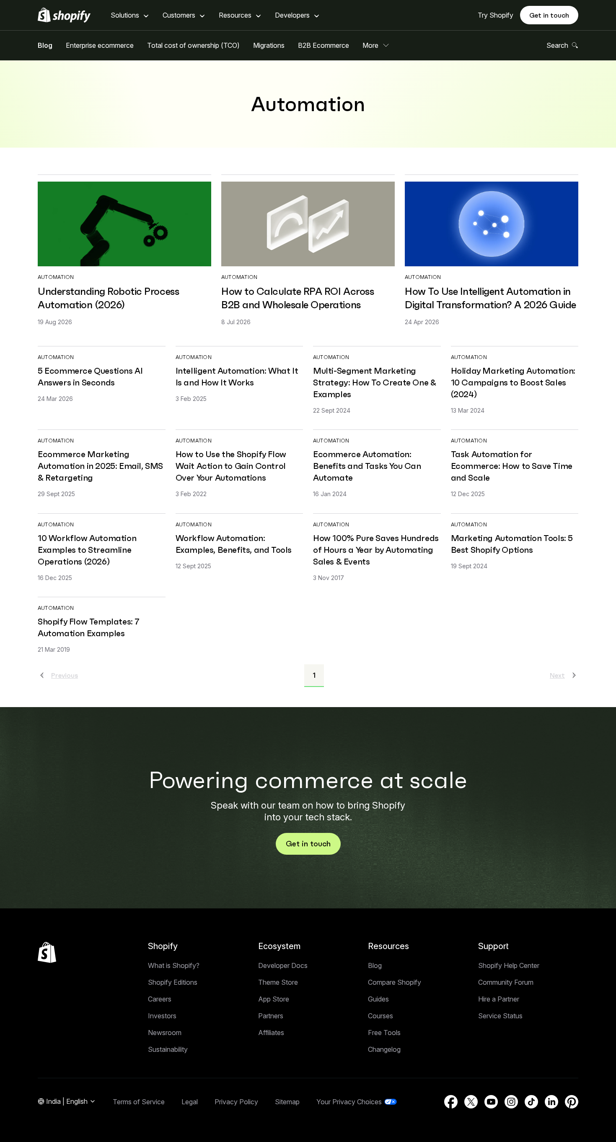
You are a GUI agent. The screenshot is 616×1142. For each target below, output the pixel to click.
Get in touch (549, 15)
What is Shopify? (173, 965)
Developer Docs (283, 965)
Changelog (384, 1049)
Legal (189, 1102)
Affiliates (271, 1032)
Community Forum (505, 982)
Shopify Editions (172, 982)
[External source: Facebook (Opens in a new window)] (451, 1101)
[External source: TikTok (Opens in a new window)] (531, 1101)
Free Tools (384, 1032)
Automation (56, 277)
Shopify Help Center (508, 965)
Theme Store (278, 982)
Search (557, 45)
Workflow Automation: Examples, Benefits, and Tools (234, 544)
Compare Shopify (394, 982)
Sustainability (168, 1049)
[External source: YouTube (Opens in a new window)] (491, 1101)
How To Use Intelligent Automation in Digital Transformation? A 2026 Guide (490, 298)
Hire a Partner (498, 999)
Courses (380, 1016)
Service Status (500, 1016)
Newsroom (164, 1032)
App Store (273, 999)
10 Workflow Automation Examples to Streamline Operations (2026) (87, 550)
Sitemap (287, 1102)
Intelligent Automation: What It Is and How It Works (237, 376)
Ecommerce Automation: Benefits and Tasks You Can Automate (367, 466)
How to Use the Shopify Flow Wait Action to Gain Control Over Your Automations (231, 466)
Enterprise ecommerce (100, 45)
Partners (270, 1016)
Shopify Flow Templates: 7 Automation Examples (89, 627)
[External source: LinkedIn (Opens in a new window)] (551, 1101)
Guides (378, 999)
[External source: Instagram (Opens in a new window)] (511, 1101)
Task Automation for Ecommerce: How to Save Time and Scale (511, 466)
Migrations (269, 45)
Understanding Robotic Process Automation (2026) (108, 298)
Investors (162, 1016)
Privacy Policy (236, 1102)
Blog (45, 45)
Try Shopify (495, 15)
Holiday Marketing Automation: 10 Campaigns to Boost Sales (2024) (513, 382)
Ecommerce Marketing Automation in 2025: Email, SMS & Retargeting (100, 466)
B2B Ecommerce (323, 45)
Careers (159, 999)
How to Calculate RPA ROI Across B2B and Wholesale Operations (297, 298)
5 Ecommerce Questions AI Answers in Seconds (90, 376)
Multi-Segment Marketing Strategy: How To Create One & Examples (374, 382)
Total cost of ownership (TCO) (193, 45)
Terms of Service (139, 1102)
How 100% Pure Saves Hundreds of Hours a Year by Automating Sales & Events (376, 550)
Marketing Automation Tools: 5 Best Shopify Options (512, 544)
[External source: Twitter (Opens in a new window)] (471, 1101)
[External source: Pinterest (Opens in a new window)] (571, 1101)
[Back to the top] (47, 952)
